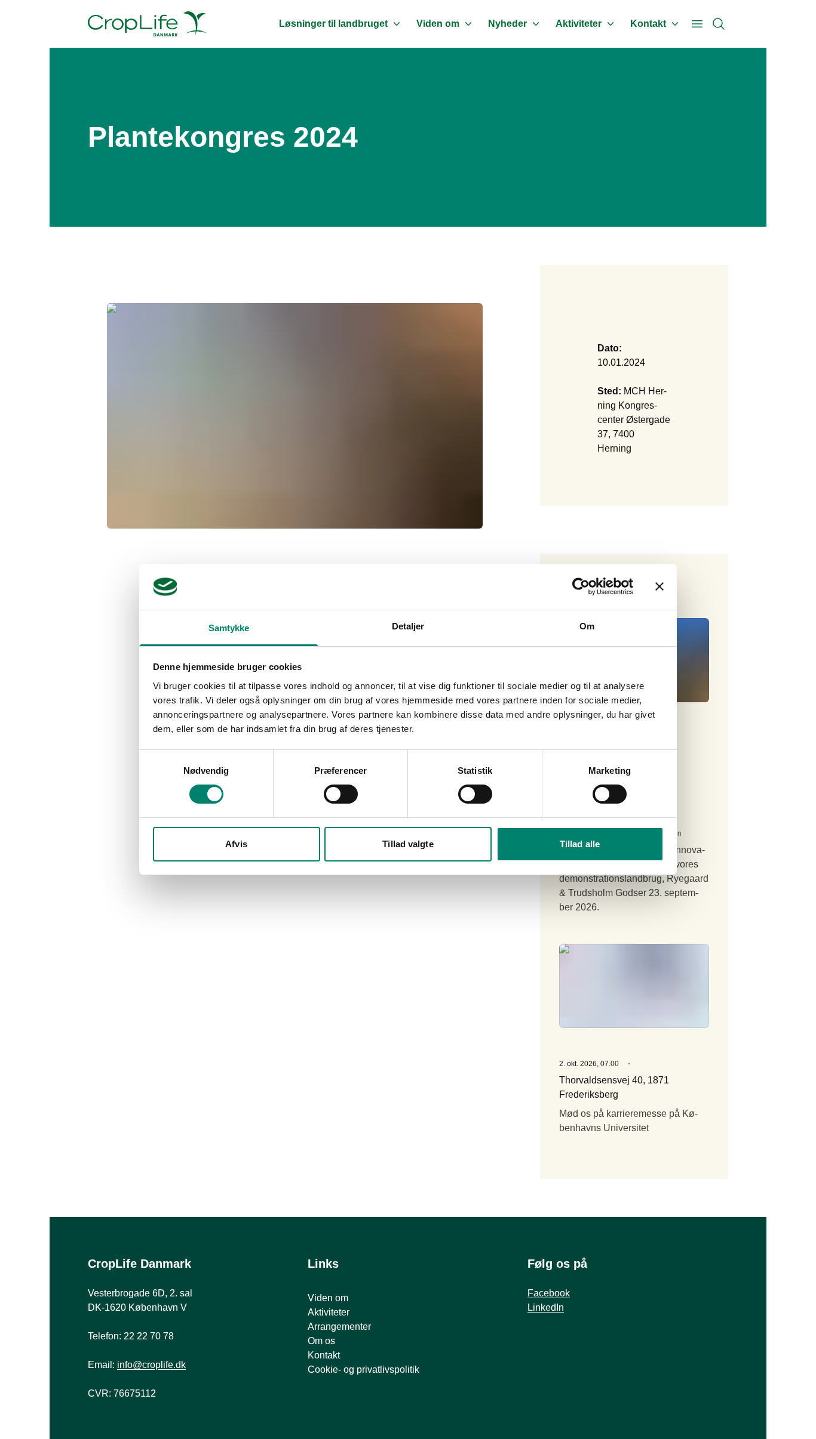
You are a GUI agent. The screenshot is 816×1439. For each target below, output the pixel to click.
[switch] (341, 794)
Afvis (236, 844)
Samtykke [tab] (229, 628)
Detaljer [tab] (408, 626)
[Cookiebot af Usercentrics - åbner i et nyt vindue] (581, 586)
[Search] (718, 23)
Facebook (548, 1293)
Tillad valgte (407, 844)
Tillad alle (580, 844)
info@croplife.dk (151, 1365)
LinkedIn (545, 1307)
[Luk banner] (659, 586)
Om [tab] (586, 626)
